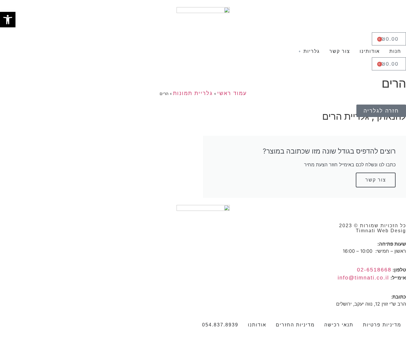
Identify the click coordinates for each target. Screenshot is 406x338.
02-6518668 (374, 270)
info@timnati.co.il (363, 278)
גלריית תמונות (193, 93)
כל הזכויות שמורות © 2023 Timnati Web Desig (372, 228)
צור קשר (375, 179)
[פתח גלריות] (299, 51)
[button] (7, 19)
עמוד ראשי (232, 93)
